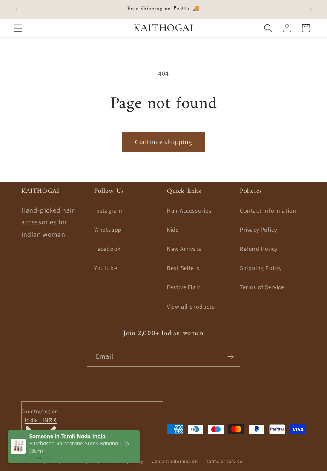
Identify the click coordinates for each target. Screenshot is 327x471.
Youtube (105, 268)
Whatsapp (108, 229)
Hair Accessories (189, 210)
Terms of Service (262, 287)
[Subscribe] (230, 357)
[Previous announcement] (16, 9)
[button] (18, 28)
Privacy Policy (258, 229)
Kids (172, 229)
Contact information (175, 461)
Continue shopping (163, 142)
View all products (191, 306)
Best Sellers (183, 268)
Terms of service (224, 461)
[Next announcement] (310, 9)
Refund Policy (259, 249)
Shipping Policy (261, 268)
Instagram (108, 210)
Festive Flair (183, 287)
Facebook (107, 249)
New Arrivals (184, 249)
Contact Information (268, 210)
